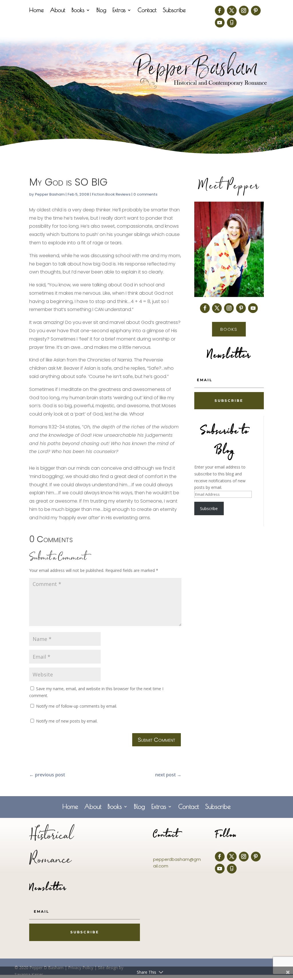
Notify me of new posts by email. (67, 721)
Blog (101, 10)
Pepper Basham (50, 194)
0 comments (145, 194)
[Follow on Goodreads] (232, 22)
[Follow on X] (232, 10)
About (57, 10)
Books (78, 10)
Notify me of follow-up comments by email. (76, 706)
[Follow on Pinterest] (256, 10)
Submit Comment (156, 740)
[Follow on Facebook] (220, 10)
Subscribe (174, 10)
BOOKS (228, 329)
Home (36, 10)
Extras (119, 10)
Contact (147, 10)
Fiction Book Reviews (111, 194)
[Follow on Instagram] (244, 10)
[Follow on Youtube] (220, 22)
